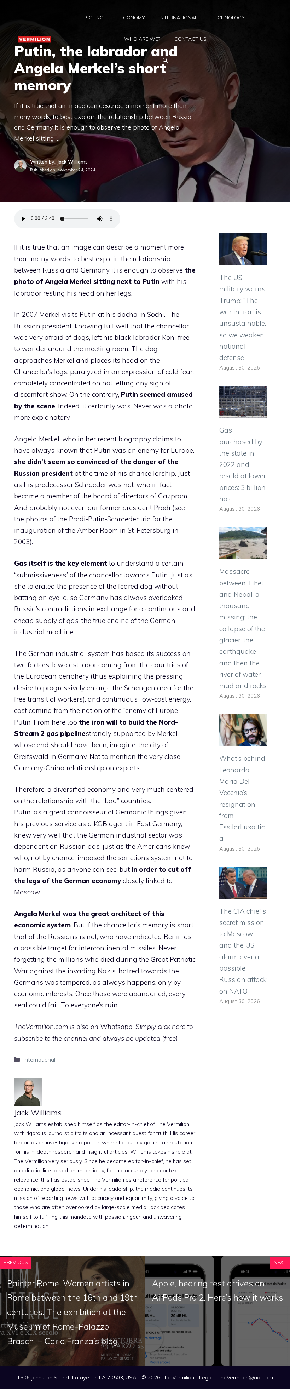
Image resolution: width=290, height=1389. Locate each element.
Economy (132, 18)
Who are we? (142, 39)
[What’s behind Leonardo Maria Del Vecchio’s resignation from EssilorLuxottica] (243, 740)
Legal (206, 1377)
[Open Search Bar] (165, 60)
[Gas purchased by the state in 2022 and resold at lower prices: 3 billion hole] (243, 412)
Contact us (190, 39)
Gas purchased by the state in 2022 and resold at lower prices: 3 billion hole (242, 464)
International (178, 18)
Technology (228, 18)
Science (96, 18)
